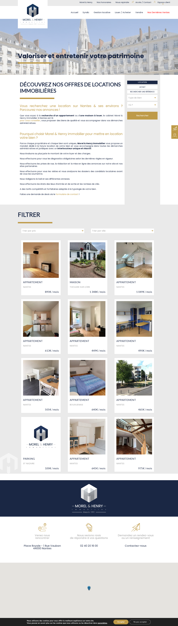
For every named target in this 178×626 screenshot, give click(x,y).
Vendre (139, 12)
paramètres (102, 623)
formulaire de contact (67, 194)
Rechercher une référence (142, 92)
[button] (89, 588)
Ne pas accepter (140, 622)
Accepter (121, 622)
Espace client (164, 2)
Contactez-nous (135, 545)
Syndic (86, 12)
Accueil (74, 12)
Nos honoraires (104, 2)
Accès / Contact (143, 2)
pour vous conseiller (30, 120)
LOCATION (142, 82)
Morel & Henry (86, 2)
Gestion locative (102, 12)
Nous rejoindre (122, 2)
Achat (142, 87)
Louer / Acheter (123, 12)
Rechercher (142, 115)
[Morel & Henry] (33, 14)
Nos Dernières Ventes (158, 12)
